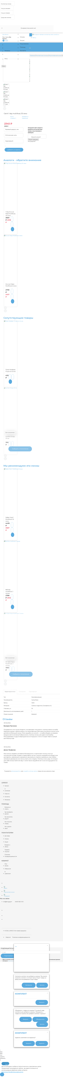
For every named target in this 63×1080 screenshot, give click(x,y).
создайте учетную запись (30, 771)
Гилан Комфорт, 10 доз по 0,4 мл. (11, 370)
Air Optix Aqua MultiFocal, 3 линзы (10, 662)
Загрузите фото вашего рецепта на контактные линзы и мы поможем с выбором (35, 130)
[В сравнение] (12, 219)
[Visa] (5, 919)
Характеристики (10, 691)
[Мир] (5, 916)
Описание (22, 691)
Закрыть (41, 1002)
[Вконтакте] (5, 882)
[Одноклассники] (5, 891)
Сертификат (33, 691)
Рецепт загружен (33, 139)
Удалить (41, 1043)
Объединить (40, 1019)
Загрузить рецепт (36, 137)
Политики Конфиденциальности (12, 1072)
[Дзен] (5, 887)
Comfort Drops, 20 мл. (10, 437)
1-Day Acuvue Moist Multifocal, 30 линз (11, 212)
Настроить (28, 985)
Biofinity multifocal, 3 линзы (9, 590)
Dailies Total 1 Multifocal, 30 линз (10, 518)
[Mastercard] (5, 909)
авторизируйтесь (16, 771)
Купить (42, 985)
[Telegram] (5, 895)
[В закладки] (12, 224)
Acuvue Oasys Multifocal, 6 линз (11, 284)
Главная (32, 55)
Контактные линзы (42, 55)
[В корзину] (12, 229)
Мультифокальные (55, 55)
